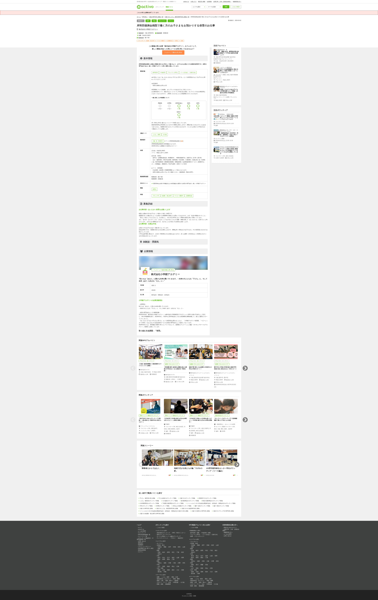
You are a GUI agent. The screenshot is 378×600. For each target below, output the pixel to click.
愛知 (168, 559)
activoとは (186, 1)
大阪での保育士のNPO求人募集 (201, 511)
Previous (133, 368)
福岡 (159, 570)
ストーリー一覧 (142, 536)
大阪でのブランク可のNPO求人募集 (223, 511)
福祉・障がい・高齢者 (171, 580)
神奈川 (160, 554)
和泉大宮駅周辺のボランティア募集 (212, 501)
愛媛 (202, 564)
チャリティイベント (162, 538)
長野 (182, 557)
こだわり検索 (235, 6)
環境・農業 (176, 579)
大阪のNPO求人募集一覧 (156, 17)
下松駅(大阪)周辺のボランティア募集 (173, 503)
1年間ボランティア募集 (162, 506)
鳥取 (163, 566)
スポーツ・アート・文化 (164, 582)
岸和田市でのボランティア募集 (207, 498)
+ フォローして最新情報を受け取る (163, 270)
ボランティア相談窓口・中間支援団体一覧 (145, 538)
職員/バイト (169, 7)
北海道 (160, 547)
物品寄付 (180, 538)
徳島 (192, 564)
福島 (159, 548)
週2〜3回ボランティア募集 (221, 506)
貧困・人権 (160, 580)
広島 (178, 566)
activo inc (186, 596)
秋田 (179, 547)
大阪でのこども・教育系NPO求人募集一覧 (177, 17)
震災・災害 (175, 577)
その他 (182, 582)
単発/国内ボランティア (163, 532)
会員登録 (209, 1)
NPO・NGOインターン (179, 532)
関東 (158, 550)
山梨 (178, 557)
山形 (184, 547)
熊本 (173, 570)
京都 (169, 563)
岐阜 (159, 559)
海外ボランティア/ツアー (164, 534)
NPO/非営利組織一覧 (144, 534)
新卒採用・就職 (194, 532)
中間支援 (175, 582)
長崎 (168, 570)
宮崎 (182, 570)
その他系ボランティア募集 (170, 501)
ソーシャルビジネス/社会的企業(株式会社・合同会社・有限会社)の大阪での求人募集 (164, 511)
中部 (158, 556)
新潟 (159, 557)
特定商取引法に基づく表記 (145, 548)
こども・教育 (165, 577)
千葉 (178, 552)
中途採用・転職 (206, 532)
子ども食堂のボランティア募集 (167, 498)
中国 (158, 564)
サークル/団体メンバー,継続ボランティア (169, 536)
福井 (173, 557)
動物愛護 (168, 584)
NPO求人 (144, 17)
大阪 (154, 141)
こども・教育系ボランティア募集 (149, 501)
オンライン (160, 543)
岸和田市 (160, 141)
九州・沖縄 (160, 568)
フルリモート (194, 541)
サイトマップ (142, 533)
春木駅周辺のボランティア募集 (190, 501)
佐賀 (163, 570)
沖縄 (165, 571)
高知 (206, 564)
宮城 (174, 547)
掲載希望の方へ (237, 1)
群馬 (168, 552)
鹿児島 (160, 571)
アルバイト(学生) (195, 534)
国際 (158, 577)
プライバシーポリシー (144, 546)
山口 (159, 566)
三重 (173, 559)
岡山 (173, 566)
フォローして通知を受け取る (173, 52)
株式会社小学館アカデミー (148, 29)
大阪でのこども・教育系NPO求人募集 (167, 508)
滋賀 (165, 563)
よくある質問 (142, 531)
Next (245, 368)
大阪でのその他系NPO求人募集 (190, 508)
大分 (178, 570)
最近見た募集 (201, 1)
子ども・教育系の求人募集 (147, 498)
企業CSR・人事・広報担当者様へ (222, 1)
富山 (163, 557)
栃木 (163, 552)
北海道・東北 (160, 545)
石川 (168, 557)
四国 (191, 563)
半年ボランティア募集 (146, 506)
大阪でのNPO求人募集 (146, 508)
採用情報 (189, 594)
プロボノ (173, 538)
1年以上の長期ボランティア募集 (182, 506)
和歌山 (160, 563)
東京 (182, 552)
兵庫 (179, 563)
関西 (158, 561)
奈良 (184, 563)
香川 (197, 564)
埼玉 (173, 552)
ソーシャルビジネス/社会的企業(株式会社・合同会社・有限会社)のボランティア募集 (211, 503)
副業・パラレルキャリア (197, 536)
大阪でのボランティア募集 (187, 498)
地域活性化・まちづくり (164, 579)
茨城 (159, 552)
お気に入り (193, 1)
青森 (165, 547)
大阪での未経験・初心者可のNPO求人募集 (152, 513)
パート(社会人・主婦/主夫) (210, 534)
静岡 (163, 559)
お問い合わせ (142, 541)
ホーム (139, 17)
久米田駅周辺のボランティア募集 (149, 503)
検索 (226, 6)
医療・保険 (160, 584)
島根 (168, 566)
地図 (181, 141)
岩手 (169, 547)
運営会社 (140, 543)
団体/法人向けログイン (230, 527)
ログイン (140, 552)
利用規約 (140, 544)
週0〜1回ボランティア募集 (202, 506)
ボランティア (160, 7)
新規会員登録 (142, 550)
